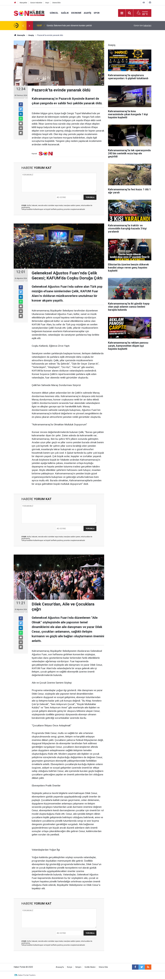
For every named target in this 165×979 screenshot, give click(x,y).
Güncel (54, 13)
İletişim (78, 967)
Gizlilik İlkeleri (90, 967)
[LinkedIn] (21, 114)
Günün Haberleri (36, 3)
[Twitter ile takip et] (141, 967)
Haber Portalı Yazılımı (26, 975)
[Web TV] (143, 2)
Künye (69, 967)
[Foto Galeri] (149, 2)
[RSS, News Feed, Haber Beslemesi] (148, 967)
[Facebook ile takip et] (135, 967)
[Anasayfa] (15, 3)
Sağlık (65, 13)
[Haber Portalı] (29, 13)
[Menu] (121, 13)
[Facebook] (21, 104)
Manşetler (23, 3)
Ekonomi (76, 13)
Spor (97, 13)
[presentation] (23, 25)
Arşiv (47, 3)
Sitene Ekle (56, 3)
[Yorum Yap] (21, 133)
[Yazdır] (21, 128)
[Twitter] (21, 109)
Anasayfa (60, 967)
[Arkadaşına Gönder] (21, 123)
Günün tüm (142, 25)
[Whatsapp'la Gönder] (21, 119)
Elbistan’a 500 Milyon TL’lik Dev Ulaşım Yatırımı (68, 25)
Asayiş (87, 13)
